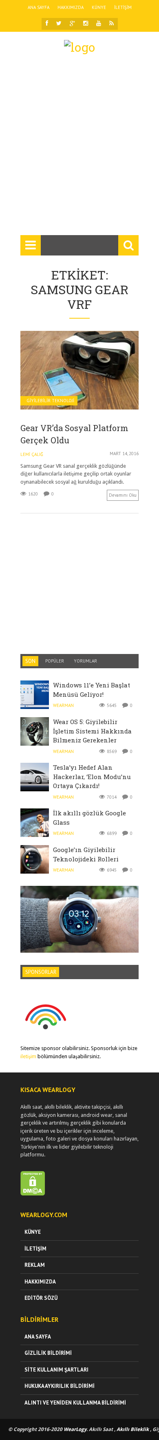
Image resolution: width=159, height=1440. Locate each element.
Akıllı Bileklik (133, 1429)
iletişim (28, 1056)
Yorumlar (85, 661)
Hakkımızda (70, 7)
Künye (99, 7)
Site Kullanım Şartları (56, 1369)
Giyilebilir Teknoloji (50, 401)
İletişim (123, 7)
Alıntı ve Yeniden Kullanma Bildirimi (75, 1402)
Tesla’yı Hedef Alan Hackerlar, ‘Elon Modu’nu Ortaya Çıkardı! (92, 776)
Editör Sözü (40, 1298)
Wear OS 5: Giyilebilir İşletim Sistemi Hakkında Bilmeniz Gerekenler (92, 731)
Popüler (54, 661)
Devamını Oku (123, 495)
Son (30, 661)
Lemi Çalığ (31, 454)
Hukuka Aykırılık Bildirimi (59, 1386)
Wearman (63, 705)
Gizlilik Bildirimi (48, 1353)
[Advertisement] (79, 148)
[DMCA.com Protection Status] (32, 1194)
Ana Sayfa (38, 7)
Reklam (34, 1265)
